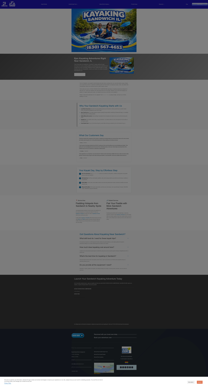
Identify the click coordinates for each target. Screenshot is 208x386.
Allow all (199, 382)
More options (190, 382)
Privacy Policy (7, 383)
